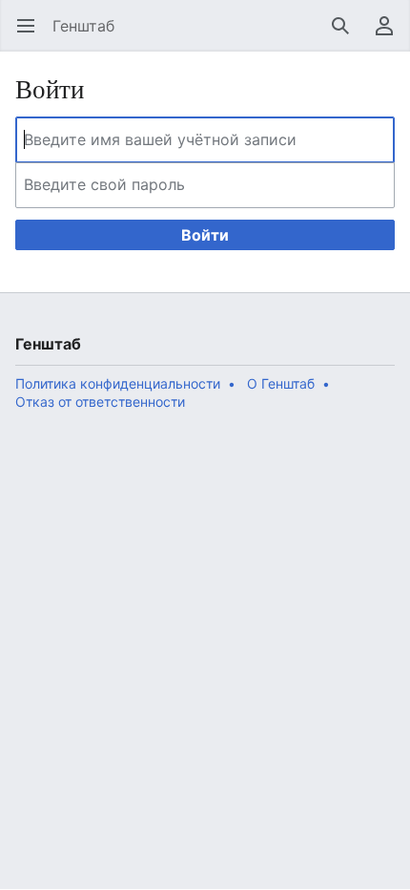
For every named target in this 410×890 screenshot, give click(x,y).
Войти (205, 234)
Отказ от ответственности (100, 401)
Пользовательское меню (390, 35)
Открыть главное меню (32, 35)
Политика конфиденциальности (117, 383)
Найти (346, 35)
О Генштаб (281, 383)
